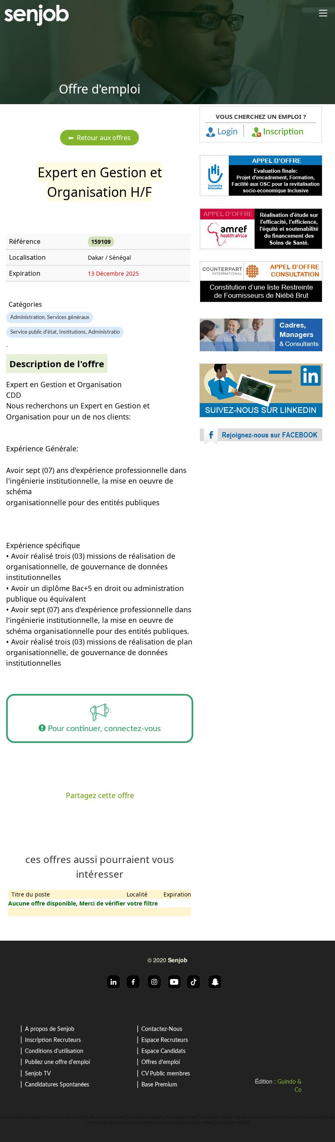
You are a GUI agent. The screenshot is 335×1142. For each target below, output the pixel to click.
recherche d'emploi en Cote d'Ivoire (258, 1117)
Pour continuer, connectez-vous (103, 729)
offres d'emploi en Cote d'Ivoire (109, 1122)
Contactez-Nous (161, 1029)
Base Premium (159, 1085)
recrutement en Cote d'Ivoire (155, 1122)
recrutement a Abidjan (232, 1122)
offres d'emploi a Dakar (180, 1117)
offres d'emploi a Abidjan (196, 1122)
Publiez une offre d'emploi (57, 1062)
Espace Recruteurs (164, 1040)
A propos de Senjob (49, 1029)
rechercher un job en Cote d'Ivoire (311, 1117)
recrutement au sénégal (144, 1117)
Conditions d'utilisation (54, 1051)
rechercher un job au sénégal (65, 1117)
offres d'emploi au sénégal (107, 1117)
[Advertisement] (261, 523)
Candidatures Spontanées (57, 1085)
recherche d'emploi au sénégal (21, 1117)
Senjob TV (38, 1074)
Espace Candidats (163, 1051)
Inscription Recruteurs (53, 1040)
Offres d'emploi (160, 1062)
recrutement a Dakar (215, 1117)
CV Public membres (165, 1074)
